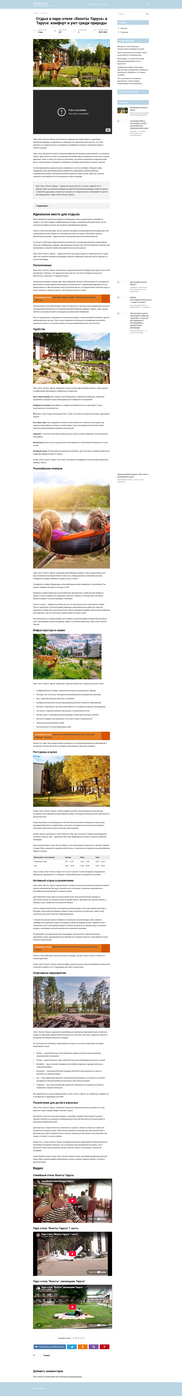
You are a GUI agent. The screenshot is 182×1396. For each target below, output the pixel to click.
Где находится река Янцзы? (138, 283)
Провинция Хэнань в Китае (139, 109)
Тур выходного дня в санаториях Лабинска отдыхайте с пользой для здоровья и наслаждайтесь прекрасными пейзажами (139, 320)
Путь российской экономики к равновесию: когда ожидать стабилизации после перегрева (129, 81)
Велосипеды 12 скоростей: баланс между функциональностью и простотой (130, 61)
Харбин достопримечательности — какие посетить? (141, 299)
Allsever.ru (40, 3)
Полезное (93, 4)
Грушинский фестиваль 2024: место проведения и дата (132, 475)
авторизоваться (75, 1377)
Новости (103, 4)
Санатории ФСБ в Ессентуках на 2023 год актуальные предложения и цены (139, 124)
